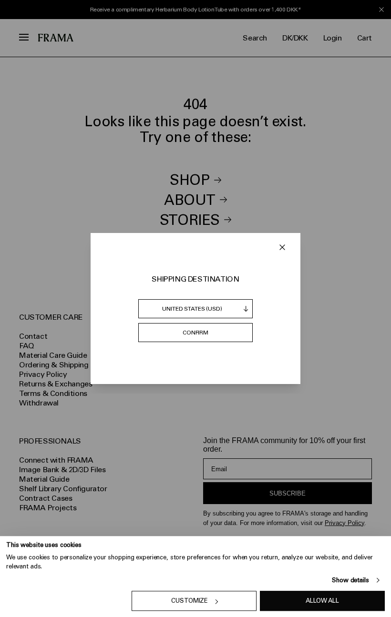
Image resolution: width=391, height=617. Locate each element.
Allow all (322, 601)
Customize (189, 601)
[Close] (282, 247)
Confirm (195, 332)
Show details (350, 580)
